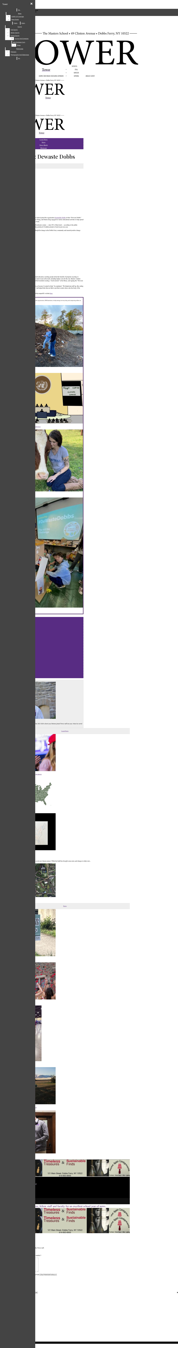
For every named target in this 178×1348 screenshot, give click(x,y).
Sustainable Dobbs (60, 218)
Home (41, 76)
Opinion (60, 76)
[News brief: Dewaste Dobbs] (41, 607)
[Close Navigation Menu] (31, 3)
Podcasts (13, 52)
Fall (76, 69)
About (88, 76)
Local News (44, 139)
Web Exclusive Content (20, 42)
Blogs (19, 45)
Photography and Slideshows (20, 55)
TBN (44, 76)
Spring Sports (15, 36)
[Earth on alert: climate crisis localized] (41, 491)
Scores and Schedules (22, 39)
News (48, 76)
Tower (5, 4)
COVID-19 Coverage (17, 16)
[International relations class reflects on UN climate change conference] (41, 423)
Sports (74, 66)
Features (54, 76)
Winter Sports (15, 33)
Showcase (43, 148)
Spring (76, 76)
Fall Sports (14, 30)
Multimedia (19, 49)
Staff (93, 76)
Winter (76, 72)
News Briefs (15, 19)
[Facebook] (39, 1192)
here (51, 293)
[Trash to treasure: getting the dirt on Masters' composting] (41, 366)
